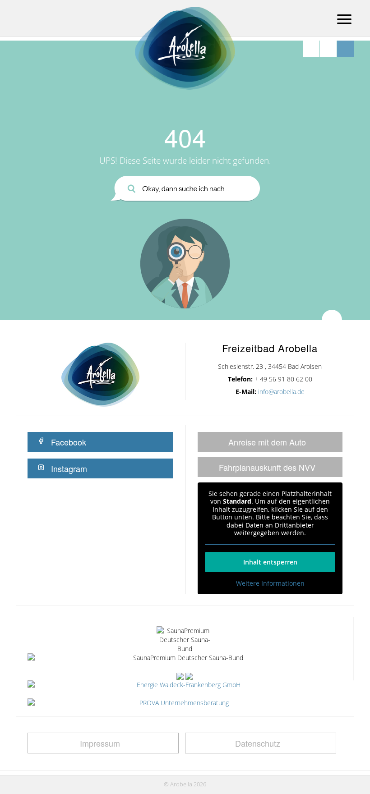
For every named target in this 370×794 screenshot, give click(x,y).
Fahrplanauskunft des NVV (267, 467)
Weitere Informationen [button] (270, 583)
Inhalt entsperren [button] (270, 562)
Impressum (100, 743)
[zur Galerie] (328, 49)
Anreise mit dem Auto (267, 442)
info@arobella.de (281, 391)
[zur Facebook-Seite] (345, 49)
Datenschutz (257, 743)
